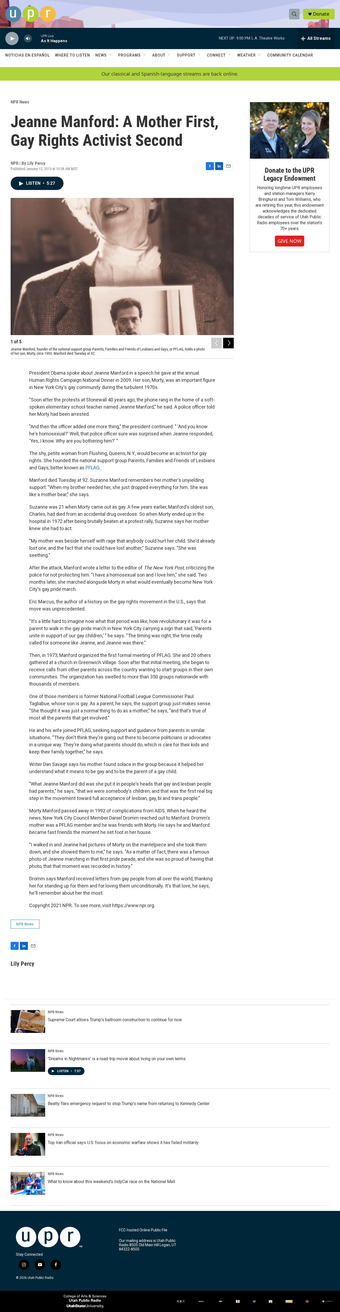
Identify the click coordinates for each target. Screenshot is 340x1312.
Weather (246, 55)
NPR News (20, 102)
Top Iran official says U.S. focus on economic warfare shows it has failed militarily (123, 1142)
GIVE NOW (289, 241)
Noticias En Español (27, 55)
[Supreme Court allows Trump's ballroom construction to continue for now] (28, 1021)
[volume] (27, 39)
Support (186, 55)
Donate (321, 14)
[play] (12, 39)
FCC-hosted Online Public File (143, 1230)
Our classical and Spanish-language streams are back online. (170, 74)
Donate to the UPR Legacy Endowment (290, 174)
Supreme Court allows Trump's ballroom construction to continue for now (115, 1019)
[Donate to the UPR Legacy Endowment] (289, 130)
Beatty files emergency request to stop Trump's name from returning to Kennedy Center (129, 1103)
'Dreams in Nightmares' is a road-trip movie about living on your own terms (117, 1058)
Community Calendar (290, 55)
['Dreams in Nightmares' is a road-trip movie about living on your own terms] (28, 1060)
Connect (216, 55)
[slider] (36, 38)
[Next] (228, 343)
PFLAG (92, 467)
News (101, 55)
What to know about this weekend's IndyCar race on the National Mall (111, 1181)
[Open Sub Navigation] (111, 55)
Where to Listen (72, 55)
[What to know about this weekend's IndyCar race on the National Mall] (28, 1183)
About (158, 55)
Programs (129, 55)
